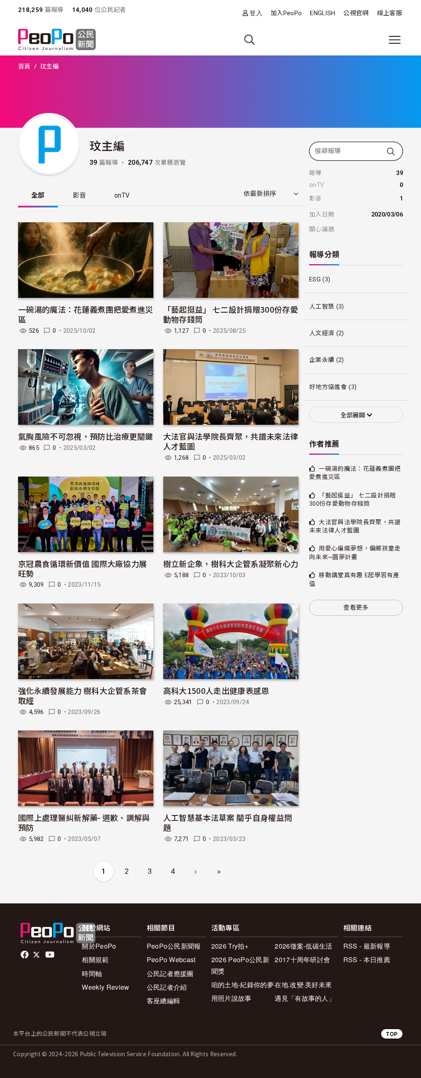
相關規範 (95, 959)
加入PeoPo (286, 13)
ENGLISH (322, 13)
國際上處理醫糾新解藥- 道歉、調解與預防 (84, 822)
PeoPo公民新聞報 (174, 946)
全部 (38, 195)
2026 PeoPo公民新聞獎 (240, 965)
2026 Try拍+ (229, 946)
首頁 (24, 66)
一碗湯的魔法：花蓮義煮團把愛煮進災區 (85, 314)
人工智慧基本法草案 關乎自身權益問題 (227, 822)
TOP (392, 1034)
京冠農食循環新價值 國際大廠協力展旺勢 (82, 568)
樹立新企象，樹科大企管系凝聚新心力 (230, 563)
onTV (122, 195)
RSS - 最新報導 (366, 946)
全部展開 (353, 415)
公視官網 (355, 13)
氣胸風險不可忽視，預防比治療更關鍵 (85, 436)
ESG (315, 279)
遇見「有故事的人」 (305, 998)
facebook (25, 955)
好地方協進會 (328, 387)
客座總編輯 (163, 1000)
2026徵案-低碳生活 (304, 946)
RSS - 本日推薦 (366, 959)
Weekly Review (105, 987)
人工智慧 (321, 306)
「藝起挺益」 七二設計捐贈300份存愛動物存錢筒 (230, 314)
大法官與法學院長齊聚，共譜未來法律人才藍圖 (230, 441)
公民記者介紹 (167, 987)
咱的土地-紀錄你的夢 (242, 984)
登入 (256, 13)
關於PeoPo (99, 946)
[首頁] (57, 40)
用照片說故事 (231, 998)
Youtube (50, 955)
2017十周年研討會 (302, 959)
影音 (79, 195)
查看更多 (355, 607)
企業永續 (321, 360)
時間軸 (92, 973)
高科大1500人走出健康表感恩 (216, 690)
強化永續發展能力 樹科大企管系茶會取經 (82, 695)
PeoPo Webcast (171, 959)
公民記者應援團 (170, 973)
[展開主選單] (394, 40)
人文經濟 (321, 333)
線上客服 (389, 13)
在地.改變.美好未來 (303, 984)
